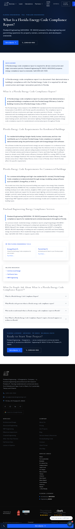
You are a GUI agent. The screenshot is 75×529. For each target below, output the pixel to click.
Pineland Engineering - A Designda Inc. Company (45, 513)
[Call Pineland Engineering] (4, 526)
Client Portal (65, 3)
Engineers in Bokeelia (26, 514)
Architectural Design (14, 271)
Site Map (42, 449)
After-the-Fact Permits (10, 439)
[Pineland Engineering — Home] (6, 3)
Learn (21, 4)
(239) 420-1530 (29, 42)
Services (12, 4)
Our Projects (43, 429)
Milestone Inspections (10, 432)
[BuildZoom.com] (26, 511)
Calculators (29, 4)
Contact (42, 442)
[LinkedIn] (15, 406)
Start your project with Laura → (61, 518)
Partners (38, 4)
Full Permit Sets (12, 274)
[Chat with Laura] (70, 524)
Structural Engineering (10, 425)
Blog (40, 432)
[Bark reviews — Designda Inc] (60, 511)
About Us (42, 422)
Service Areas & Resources (48, 435)
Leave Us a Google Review (14, 412)
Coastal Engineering (9, 435)
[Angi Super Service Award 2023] (18, 512)
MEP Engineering (12, 278)
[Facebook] (5, 406)
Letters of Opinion (9, 445)
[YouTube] (20, 406)
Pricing (41, 425)
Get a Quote (9, 42)
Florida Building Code (46, 439)
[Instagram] (10, 406)
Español (56, 4)
